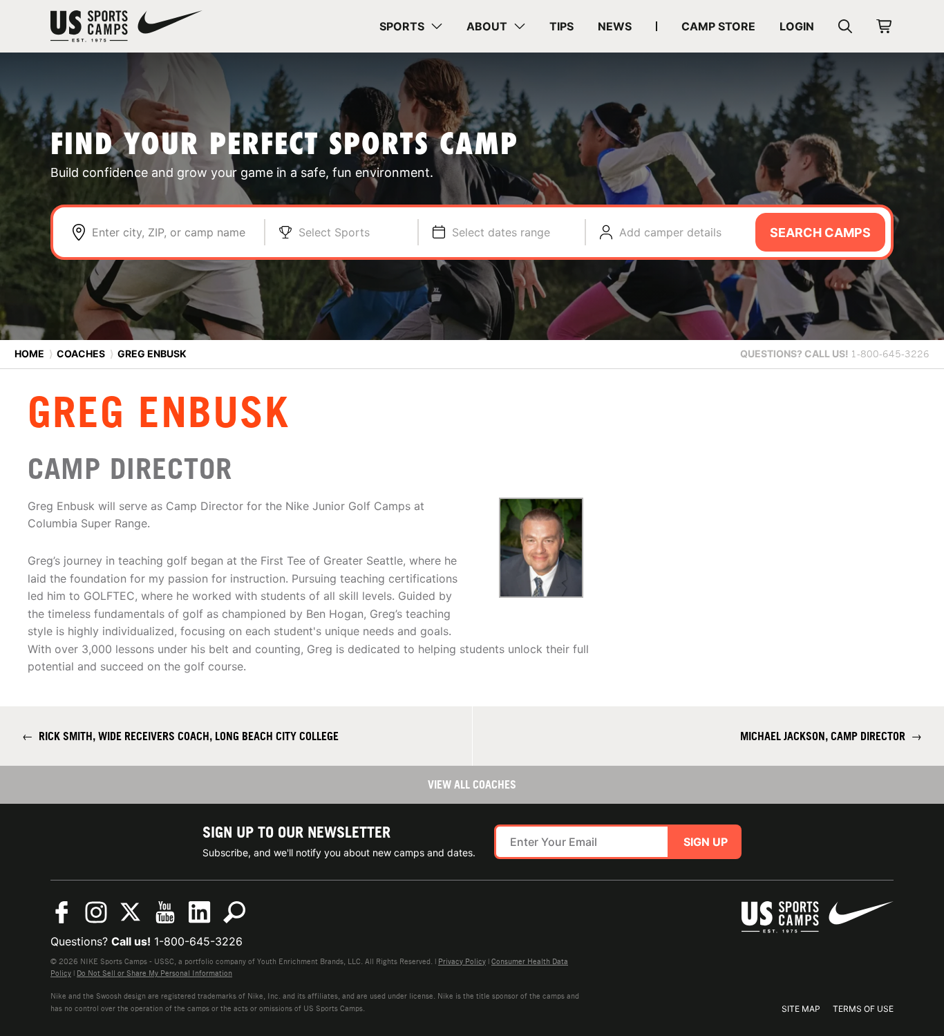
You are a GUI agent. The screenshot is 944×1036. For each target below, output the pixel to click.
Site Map (801, 1009)
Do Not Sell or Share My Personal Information (154, 973)
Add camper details (670, 232)
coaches (81, 353)
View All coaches (472, 784)
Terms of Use (863, 1009)
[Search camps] (234, 912)
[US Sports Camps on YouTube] (165, 912)
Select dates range (501, 232)
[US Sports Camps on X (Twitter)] (131, 912)
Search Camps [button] (820, 232)
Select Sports (334, 232)
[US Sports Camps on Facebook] (61, 912)
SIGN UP (705, 842)
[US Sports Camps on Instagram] (96, 912)
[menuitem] (410, 26)
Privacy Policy (462, 961)
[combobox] (171, 232)
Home (29, 353)
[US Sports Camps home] (126, 26)
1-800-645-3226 (198, 941)
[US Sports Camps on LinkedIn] (200, 912)
